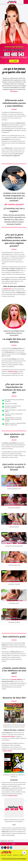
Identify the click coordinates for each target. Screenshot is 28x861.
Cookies (21, 855)
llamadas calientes (17, 679)
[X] (5, 847)
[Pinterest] (8, 847)
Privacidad (9, 855)
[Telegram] (11, 847)
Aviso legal (3, 855)
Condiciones (15, 855)
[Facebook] (2, 847)
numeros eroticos (12, 795)
